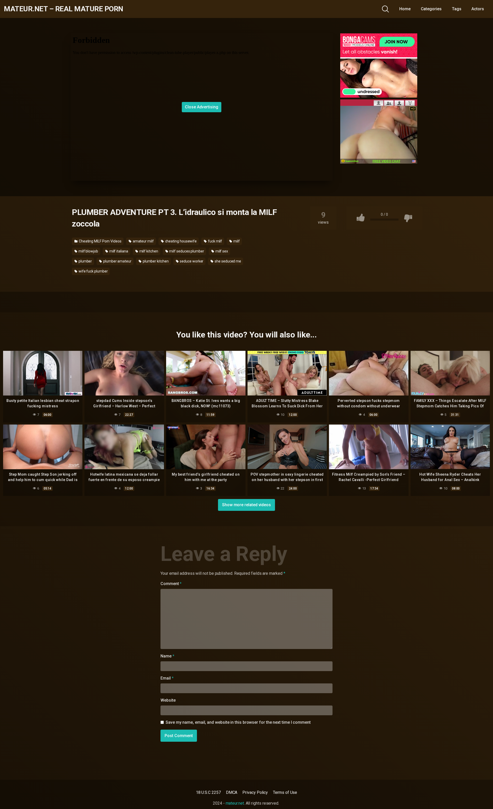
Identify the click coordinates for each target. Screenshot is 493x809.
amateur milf (143, 241)
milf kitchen (148, 251)
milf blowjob (88, 251)
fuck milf (214, 241)
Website (167, 700)
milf (236, 241)
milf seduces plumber (186, 251)
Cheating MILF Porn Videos (99, 241)
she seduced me (227, 261)
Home (405, 8)
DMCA (232, 792)
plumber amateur (116, 261)
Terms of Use (285, 792)
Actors (477, 8)
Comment (171, 583)
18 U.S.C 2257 (208, 792)
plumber (85, 261)
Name (167, 656)
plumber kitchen (155, 261)
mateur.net (235, 803)
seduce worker (191, 261)
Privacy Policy (255, 792)
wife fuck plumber (93, 271)
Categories (431, 8)
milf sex (221, 251)
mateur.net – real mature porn (63, 9)
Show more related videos (246, 504)
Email (166, 678)
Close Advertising (201, 107)
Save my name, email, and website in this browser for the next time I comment (238, 722)
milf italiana (118, 251)
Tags (456, 8)
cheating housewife (180, 241)
